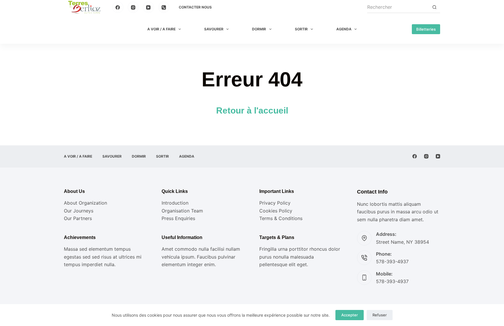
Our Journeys (78, 211)
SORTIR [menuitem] (301, 29)
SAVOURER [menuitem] (213, 29)
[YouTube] (148, 7)
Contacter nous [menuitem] (195, 7)
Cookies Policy (275, 211)
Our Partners (78, 218)
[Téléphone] (163, 7)
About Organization (85, 203)
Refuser (379, 315)
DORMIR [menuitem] (259, 29)
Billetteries (426, 29)
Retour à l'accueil (252, 110)
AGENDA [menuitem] (343, 29)
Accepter (349, 315)
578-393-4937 (392, 261)
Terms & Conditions (280, 218)
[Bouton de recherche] (434, 7)
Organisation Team (182, 211)
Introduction (175, 203)
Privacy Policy (274, 203)
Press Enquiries (178, 218)
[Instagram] (133, 7)
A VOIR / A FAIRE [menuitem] (161, 29)
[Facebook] (117, 7)
